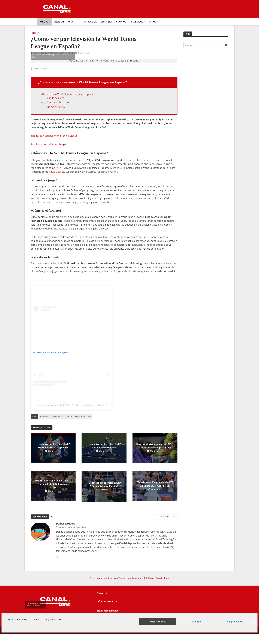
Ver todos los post (166, 516)
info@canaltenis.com (107, 601)
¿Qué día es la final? (55, 107)
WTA (70, 21)
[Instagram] (57, 557)
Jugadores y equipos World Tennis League (54, 135)
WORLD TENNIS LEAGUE (79, 416)
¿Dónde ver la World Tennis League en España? (67, 94)
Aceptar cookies (158, 621)
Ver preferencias (235, 621)
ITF (78, 21)
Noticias (43, 21)
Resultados (136, 21)
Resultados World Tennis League (49, 144)
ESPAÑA (44, 416)
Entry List (106, 21)
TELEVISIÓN (57, 416)
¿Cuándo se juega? (55, 98)
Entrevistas (90, 21)
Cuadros (121, 21)
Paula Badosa (56, 171)
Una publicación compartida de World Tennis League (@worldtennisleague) (71, 405)
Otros (152, 21)
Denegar (196, 621)
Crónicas (59, 21)
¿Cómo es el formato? (57, 102)
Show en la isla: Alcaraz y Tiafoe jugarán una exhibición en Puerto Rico (129, 578)
